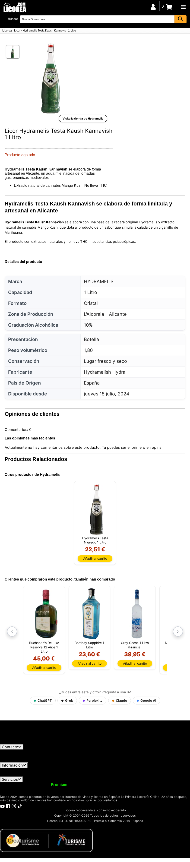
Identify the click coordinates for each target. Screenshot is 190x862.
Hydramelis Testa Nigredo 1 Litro (95, 540)
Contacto (10, 747)
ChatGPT (45, 700)
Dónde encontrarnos (56, 774)
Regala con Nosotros (126, 784)
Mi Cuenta (12, 784)
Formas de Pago (160, 770)
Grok (69, 700)
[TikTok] (19, 806)
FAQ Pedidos (130, 770)
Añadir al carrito (95, 558)
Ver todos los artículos (24, 741)
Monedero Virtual (87, 784)
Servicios (10, 779)
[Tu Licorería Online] (14, 7)
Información (12, 765)
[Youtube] (2, 806)
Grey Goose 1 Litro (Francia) (135, 645)
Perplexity (94, 700)
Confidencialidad (57, 770)
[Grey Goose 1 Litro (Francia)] (136, 613)
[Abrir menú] (183, 7)
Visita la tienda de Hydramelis (83, 118)
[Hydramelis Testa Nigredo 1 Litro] (97, 509)
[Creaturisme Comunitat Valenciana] (46, 840)
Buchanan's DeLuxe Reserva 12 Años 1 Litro (44, 647)
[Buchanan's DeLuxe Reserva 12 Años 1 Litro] (46, 613)
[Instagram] (14, 806)
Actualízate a (47, 784)
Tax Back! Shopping (167, 784)
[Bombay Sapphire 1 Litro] (91, 613)
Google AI (148, 700)
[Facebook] (8, 806)
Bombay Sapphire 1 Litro (89, 645)
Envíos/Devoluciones (95, 770)
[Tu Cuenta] (153, 6)
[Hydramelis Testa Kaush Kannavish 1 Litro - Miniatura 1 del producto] (12, 52)
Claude (121, 700)
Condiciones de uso (20, 770)
